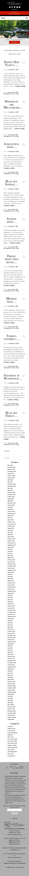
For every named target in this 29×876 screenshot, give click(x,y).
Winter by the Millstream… (13, 104)
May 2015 (10, 553)
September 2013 (12, 591)
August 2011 (11, 643)
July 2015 (10, 549)
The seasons (11, 753)
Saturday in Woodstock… (13, 377)
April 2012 (10, 627)
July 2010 (10, 671)
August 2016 (11, 528)
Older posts (6, 451)
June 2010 (10, 673)
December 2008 (12, 711)
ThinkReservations (15, 849)
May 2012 (10, 625)
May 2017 (10, 517)
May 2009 (10, 700)
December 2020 (12, 484)
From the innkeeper (13, 732)
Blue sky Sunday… (11, 182)
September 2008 (12, 717)
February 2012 (11, 631)
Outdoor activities (12, 745)
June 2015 (10, 551)
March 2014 (11, 580)
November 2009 (12, 688)
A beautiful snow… (11, 145)
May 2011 (10, 650)
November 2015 (12, 543)
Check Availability (14, 13)
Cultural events (11, 728)
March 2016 (11, 536)
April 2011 (10, 652)
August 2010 (11, 669)
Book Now (14, 42)
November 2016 (12, 524)
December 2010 (12, 660)
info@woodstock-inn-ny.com (14, 844)
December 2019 (12, 494)
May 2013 (10, 599)
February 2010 (11, 681)
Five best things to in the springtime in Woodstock (15, 795)
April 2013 (10, 601)
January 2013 (11, 608)
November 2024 (12, 471)
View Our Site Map (19, 867)
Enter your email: (14, 807)
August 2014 (11, 572)
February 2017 (11, 522)
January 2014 (11, 585)
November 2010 (12, 662)
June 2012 (10, 622)
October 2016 (11, 526)
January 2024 (11, 477)
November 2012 (12, 612)
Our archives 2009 (12, 741)
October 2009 (11, 690)
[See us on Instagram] (11, 767)
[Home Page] (10, 7)
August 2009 (11, 694)
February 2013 (11, 606)
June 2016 (10, 530)
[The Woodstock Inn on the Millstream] (14, 5)
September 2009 (12, 692)
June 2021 (10, 482)
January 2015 (11, 561)
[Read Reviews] (21, 767)
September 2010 (12, 667)
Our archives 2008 (13, 92)
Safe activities (11, 749)
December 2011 (11, 635)
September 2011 (12, 641)
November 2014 (12, 566)
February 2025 (11, 469)
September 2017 (12, 513)
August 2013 (11, 593)
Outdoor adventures (13, 747)
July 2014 (10, 574)
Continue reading (10, 168)
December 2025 (12, 467)
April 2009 (10, 702)
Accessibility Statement (10, 867)
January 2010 (11, 683)
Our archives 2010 (12, 743)
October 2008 (11, 715)
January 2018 (11, 511)
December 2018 (12, 503)
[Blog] (19, 7)
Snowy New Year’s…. (11, 63)
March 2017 (11, 519)
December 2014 (12, 564)
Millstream (10, 734)
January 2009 (11, 709)
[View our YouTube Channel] (17, 767)
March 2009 (11, 704)
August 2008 (11, 719)
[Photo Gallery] (17, 7)
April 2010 (10, 677)
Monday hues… (11, 300)
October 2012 (11, 614)
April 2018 (10, 509)
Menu (3, 18)
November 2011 (12, 637)
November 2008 (12, 713)
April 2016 (10, 534)
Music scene (11, 737)
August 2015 (11, 547)
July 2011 (10, 646)
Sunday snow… (11, 220)
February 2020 (11, 492)
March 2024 (11, 473)
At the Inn (10, 726)
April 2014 (10, 578)
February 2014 (11, 582)
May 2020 (10, 488)
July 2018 (10, 507)
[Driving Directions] (12, 7)
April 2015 (10, 555)
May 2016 (10, 532)
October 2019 (11, 496)
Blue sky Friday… (11, 414)
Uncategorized (7, 93)
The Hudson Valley (12, 751)
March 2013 (11, 603)
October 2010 (11, 664)
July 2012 (10, 620)
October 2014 (11, 568)
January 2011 (11, 658)
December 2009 (12, 685)
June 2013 (10, 597)
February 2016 (11, 538)
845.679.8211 (14, 12)
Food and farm (11, 730)
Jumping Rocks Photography (9, 863)
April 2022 (10, 480)
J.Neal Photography (22, 863)
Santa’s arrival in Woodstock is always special (14, 785)
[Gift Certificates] (15, 7)
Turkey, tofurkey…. (12, 337)
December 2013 (12, 587)
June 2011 (10, 648)
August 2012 (11, 618)
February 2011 (11, 656)
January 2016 (11, 540)
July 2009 (10, 696)
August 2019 (11, 498)
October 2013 (11, 589)
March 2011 (11, 654)
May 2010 (10, 675)
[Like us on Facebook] (8, 767)
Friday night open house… (11, 259)
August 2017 (11, 515)
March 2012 (11, 629)
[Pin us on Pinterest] (14, 767)
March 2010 (11, 679)
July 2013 (10, 595)
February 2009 (11, 706)
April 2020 (10, 490)
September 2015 (12, 545)
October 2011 (11, 639)
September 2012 (12, 616)
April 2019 (10, 501)
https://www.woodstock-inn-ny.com (15, 834)
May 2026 (10, 465)
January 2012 (11, 633)
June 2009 (10, 698)
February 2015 (11, 559)
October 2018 (11, 505)
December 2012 (12, 610)
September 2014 (12, 570)
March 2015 (11, 557)
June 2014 (10, 576)
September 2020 (12, 486)
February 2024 (11, 475)
